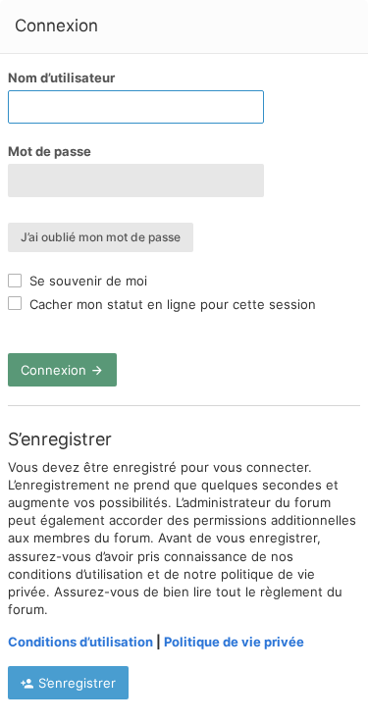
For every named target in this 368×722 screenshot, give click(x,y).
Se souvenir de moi (86, 280)
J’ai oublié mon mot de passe (101, 237)
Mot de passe (49, 151)
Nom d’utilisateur (61, 77)
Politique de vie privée (234, 641)
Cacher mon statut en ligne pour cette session (171, 304)
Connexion (55, 370)
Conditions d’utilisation (80, 641)
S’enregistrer (75, 683)
